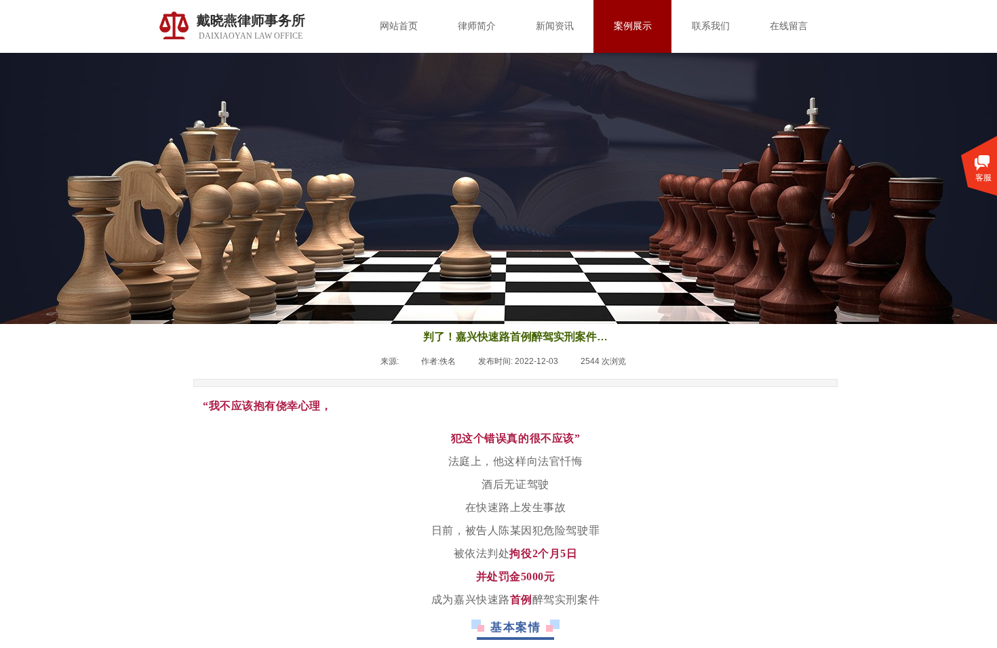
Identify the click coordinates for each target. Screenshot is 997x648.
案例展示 (633, 26)
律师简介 (477, 26)
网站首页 (399, 26)
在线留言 (789, 26)
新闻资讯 (555, 26)
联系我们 (711, 26)
